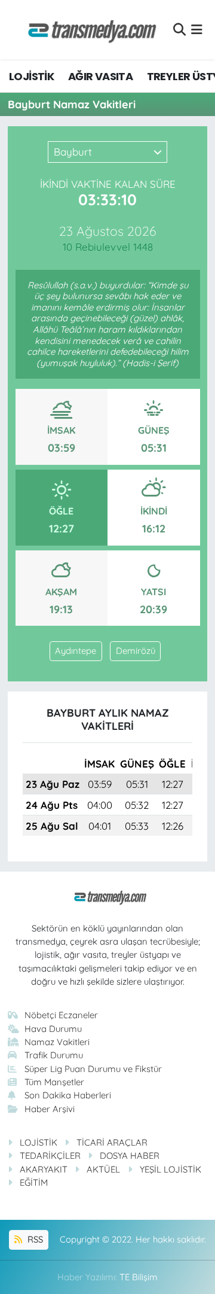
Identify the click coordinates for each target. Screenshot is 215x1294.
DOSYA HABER (129, 1155)
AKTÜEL (103, 1169)
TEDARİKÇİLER (50, 1155)
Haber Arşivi (49, 1109)
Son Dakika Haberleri (67, 1095)
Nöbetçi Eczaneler (61, 1015)
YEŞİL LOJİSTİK (170, 1169)
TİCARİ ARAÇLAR (112, 1142)
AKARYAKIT (43, 1169)
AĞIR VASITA (100, 76)
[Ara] (179, 29)
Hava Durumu (53, 1028)
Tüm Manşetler (54, 1082)
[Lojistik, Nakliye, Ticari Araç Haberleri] (87, 29)
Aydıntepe (75, 650)
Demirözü (135, 650)
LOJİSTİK (31, 76)
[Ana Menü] (196, 29)
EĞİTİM (34, 1182)
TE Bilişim (138, 1277)
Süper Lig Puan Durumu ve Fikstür (93, 1068)
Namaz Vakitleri (57, 1042)
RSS (34, 1239)
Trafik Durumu (53, 1055)
